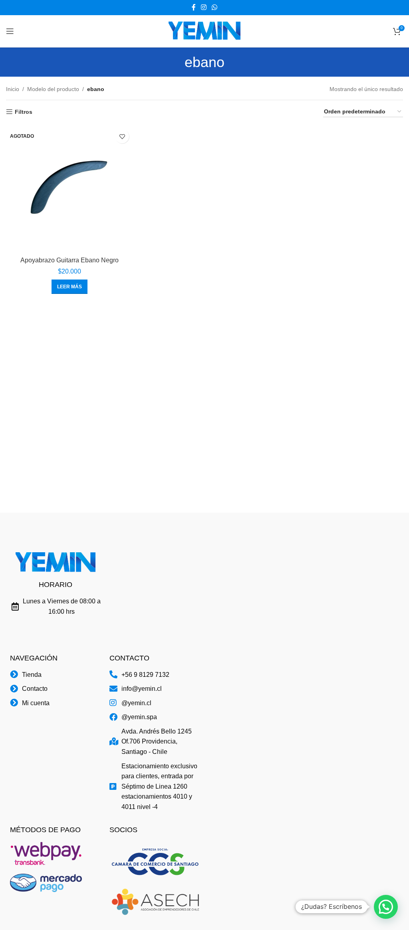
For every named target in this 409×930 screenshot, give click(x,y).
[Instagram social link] (203, 7)
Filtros (23, 112)
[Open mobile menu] (10, 31)
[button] (386, 907)
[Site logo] (204, 31)
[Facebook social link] (193, 7)
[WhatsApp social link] (214, 7)
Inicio (12, 89)
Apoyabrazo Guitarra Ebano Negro (69, 260)
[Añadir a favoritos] (122, 136)
